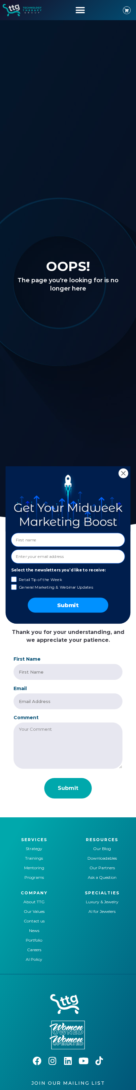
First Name (27, 659)
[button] (80, 10)
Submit (68, 605)
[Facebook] (37, 1060)
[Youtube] (83, 1060)
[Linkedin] (68, 1060)
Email (20, 688)
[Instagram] (52, 1060)
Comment (26, 717)
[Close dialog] (123, 473)
